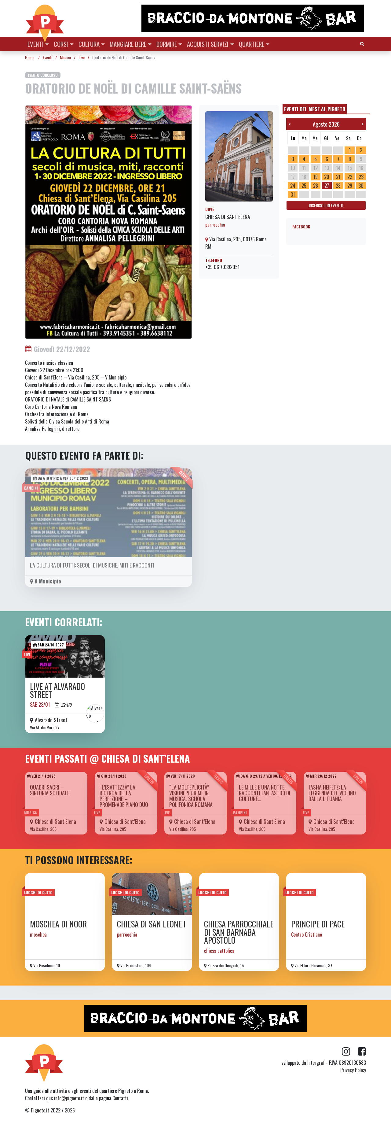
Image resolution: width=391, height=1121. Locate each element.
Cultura (89, 44)
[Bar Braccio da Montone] (253, 18)
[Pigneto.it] (45, 18)
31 (293, 194)
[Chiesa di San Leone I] (152, 894)
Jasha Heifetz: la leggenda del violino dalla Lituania (332, 793)
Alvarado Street (51, 720)
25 (303, 185)
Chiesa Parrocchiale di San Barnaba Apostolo (238, 932)
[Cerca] (362, 43)
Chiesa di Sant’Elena (227, 216)
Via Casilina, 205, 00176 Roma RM (236, 242)
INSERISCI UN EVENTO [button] (326, 205)
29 (349, 185)
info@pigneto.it (69, 1098)
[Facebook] (362, 1051)
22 (349, 176)
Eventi (35, 44)
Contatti (120, 1098)
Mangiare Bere (128, 44)
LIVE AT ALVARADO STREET (57, 690)
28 (338, 185)
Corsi (61, 44)
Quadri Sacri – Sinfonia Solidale (49, 790)
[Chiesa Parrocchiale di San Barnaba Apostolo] (239, 894)
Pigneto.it (40, 1110)
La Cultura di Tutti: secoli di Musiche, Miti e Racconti (92, 565)
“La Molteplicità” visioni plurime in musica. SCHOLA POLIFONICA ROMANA (191, 795)
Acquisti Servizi (207, 44)
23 (361, 176)
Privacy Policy (353, 1070)
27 (326, 185)
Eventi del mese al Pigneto (314, 109)
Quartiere (251, 44)
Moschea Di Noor (58, 924)
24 (292, 185)
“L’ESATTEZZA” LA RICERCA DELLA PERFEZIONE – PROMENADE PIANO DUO (124, 795)
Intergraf (316, 1062)
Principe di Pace (318, 924)
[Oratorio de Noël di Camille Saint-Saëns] (108, 221)
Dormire (166, 44)
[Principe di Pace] (326, 894)
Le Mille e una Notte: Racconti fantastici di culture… (264, 793)
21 (338, 176)
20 (326, 176)
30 (361, 185)
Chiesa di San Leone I (151, 924)
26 (315, 185)
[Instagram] (350, 1051)
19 (315, 176)
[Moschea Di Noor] (65, 894)
